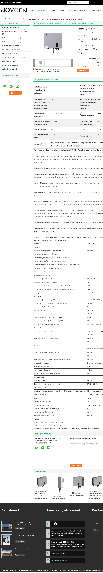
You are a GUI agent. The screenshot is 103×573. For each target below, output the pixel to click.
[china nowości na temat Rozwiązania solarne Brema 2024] (7, 553)
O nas (61, 10)
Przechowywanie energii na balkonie (14, 31)
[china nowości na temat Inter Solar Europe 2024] (7, 540)
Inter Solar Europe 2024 (24, 535)
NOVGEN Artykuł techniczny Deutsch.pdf (48, 425)
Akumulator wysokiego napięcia (12, 57)
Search (92, 3)
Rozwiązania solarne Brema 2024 (26, 550)
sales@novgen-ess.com (13, 3)
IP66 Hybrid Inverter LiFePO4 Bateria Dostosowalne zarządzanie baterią (40, 494)
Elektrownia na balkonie (9, 38)
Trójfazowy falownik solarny (51, 429)
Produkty (41, 10)
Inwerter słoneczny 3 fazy (70, 429)
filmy (53, 10)
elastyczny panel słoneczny (10, 46)
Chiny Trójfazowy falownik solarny (29, 570)
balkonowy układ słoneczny (10, 27)
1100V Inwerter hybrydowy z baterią (77, 494)
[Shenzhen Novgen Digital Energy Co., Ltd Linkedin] (55, 523)
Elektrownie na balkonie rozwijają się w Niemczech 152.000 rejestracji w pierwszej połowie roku (27, 523)
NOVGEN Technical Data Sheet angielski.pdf (49, 422)
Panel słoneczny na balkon (10, 49)
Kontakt (84, 70)
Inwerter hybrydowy (20, 19)
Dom (32, 10)
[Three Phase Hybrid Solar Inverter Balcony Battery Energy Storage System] (53, 43)
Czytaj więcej (19, 528)
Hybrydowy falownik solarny (89, 429)
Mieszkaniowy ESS (7, 53)
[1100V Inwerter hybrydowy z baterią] (78, 482)
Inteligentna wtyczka (8, 69)
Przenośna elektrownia (9, 65)
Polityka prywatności (10, 570)
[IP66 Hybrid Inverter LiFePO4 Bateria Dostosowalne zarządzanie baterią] (42, 481)
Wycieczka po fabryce (78, 10)
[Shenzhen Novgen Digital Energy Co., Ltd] (14, 10)
